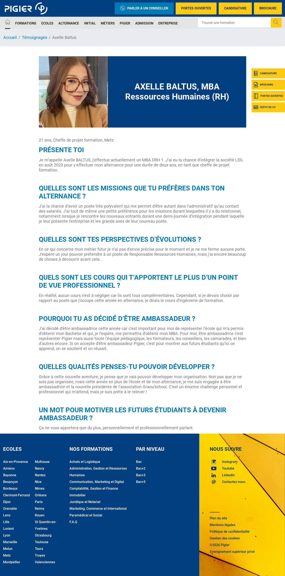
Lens (6, 515)
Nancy (39, 468)
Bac (139, 462)
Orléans (41, 495)
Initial (90, 23)
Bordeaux (10, 488)
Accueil (10, 37)
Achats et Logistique (84, 462)
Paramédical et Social (85, 515)
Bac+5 (140, 482)
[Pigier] (27, 8)
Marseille (10, 542)
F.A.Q (73, 522)
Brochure (267, 8)
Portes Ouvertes (196, 8)
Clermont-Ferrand (16, 495)
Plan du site (218, 518)
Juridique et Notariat (84, 502)
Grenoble (10, 509)
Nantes (40, 475)
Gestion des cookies (225, 538)
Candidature (235, 8)
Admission (144, 23)
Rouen (39, 515)
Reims (39, 509)
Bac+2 (140, 468)
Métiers (108, 23)
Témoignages (34, 37)
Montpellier (11, 562)
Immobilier (77, 495)
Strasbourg (43, 535)
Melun (8, 549)
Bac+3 (140, 475)
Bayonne (9, 475)
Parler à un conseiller (147, 8)
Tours (39, 549)
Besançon (10, 482)
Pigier (125, 23)
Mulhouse (42, 462)
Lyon (6, 535)
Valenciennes (45, 562)
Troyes (40, 555)
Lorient (8, 529)
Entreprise (168, 23)
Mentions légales (222, 525)
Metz (7, 555)
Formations (25, 23)
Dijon (7, 502)
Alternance (68, 23)
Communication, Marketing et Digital (96, 482)
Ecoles (47, 23)
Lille (6, 522)
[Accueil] (7, 23)
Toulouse (41, 542)
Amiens (9, 468)
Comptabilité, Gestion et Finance (93, 488)
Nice (38, 482)
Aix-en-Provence (15, 462)
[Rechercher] (276, 22)
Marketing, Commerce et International (98, 509)
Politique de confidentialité (230, 532)
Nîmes (39, 488)
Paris (39, 502)
